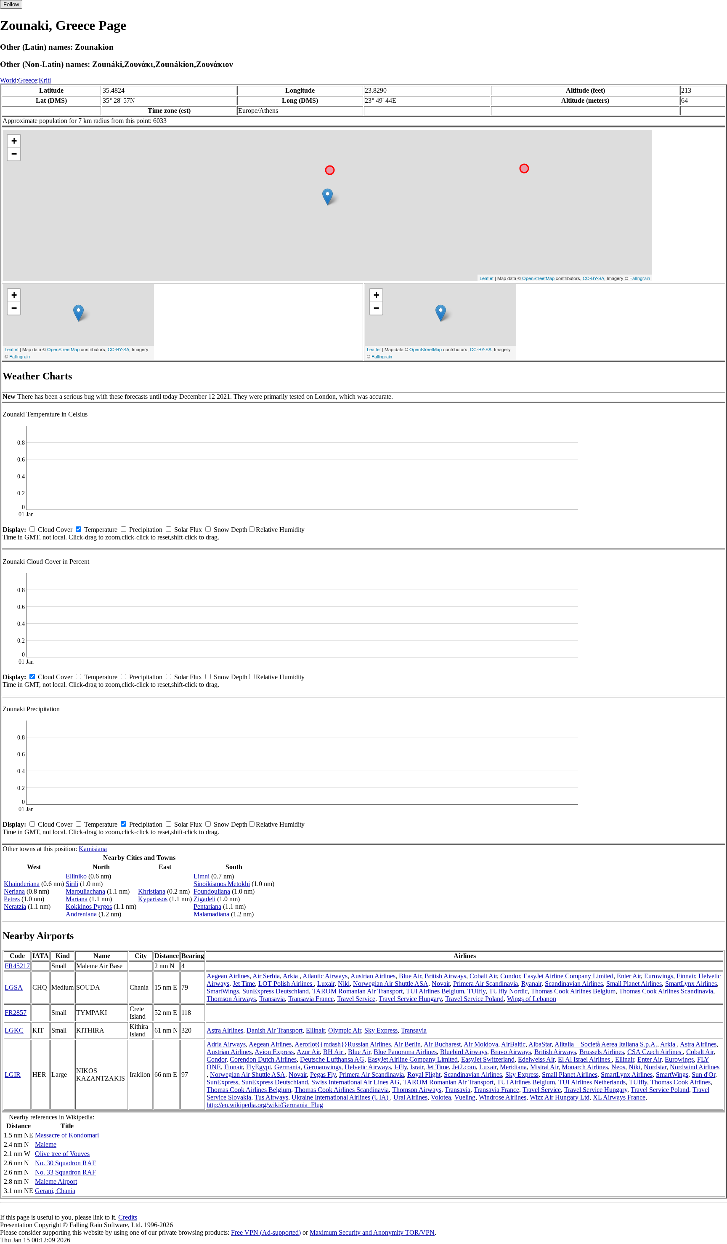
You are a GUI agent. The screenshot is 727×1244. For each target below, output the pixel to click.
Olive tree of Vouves (62, 1153)
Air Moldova (481, 1044)
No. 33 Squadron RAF (65, 1172)
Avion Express (274, 1051)
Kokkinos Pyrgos (89, 906)
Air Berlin (407, 1044)
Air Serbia (266, 976)
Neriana (14, 891)
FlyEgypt (258, 1066)
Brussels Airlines (601, 1051)
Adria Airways (226, 1044)
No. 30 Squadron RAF (65, 1163)
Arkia (291, 976)
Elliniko (76, 876)
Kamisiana (93, 848)
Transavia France (311, 998)
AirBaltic (513, 1044)
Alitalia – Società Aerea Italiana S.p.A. (606, 1044)
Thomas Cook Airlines (680, 1082)
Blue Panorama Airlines (405, 1051)
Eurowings (658, 976)
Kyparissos (152, 898)
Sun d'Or (703, 1074)
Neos (618, 1066)
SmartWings (223, 991)
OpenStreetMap (538, 278)
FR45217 (17, 965)
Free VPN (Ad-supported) (266, 1232)
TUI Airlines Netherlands (592, 1082)
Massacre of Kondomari (67, 1135)
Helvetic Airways (368, 1066)
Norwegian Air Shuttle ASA (390, 983)
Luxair (325, 983)
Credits (127, 1217)
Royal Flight (423, 1074)
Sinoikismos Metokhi (222, 883)
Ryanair (531, 983)
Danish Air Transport (274, 1030)
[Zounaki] (327, 197)
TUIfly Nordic (508, 991)
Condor (510, 976)
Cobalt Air (483, 976)
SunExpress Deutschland (275, 991)
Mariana (77, 898)
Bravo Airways (511, 1051)
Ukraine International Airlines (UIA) (341, 1097)
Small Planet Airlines (634, 983)
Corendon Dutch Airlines (263, 1059)
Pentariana (207, 906)
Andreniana (81, 914)
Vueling (464, 1097)
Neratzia (15, 906)
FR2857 (16, 1012)
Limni (202, 876)
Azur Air (308, 1051)
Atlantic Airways (325, 976)
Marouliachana (85, 891)
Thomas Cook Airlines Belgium (573, 991)
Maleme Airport (56, 1181)
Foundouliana (212, 891)
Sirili (72, 883)
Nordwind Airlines (694, 1066)
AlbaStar (540, 1044)
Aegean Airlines (228, 976)
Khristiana (151, 891)
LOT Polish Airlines (286, 983)
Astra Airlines (225, 1030)
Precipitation (145, 529)
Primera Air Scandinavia (485, 983)
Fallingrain (639, 278)
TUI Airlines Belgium (435, 991)
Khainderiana (22, 883)
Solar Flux (188, 529)
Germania (287, 1066)
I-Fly (400, 1066)
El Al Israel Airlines (585, 1059)
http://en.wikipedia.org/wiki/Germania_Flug (265, 1104)
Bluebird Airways (463, 1051)
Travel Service (356, 998)
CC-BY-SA (593, 278)
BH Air (334, 1051)
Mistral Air (544, 1066)
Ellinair (315, 1030)
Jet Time (244, 983)
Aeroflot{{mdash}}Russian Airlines (343, 1044)
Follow (11, 4)
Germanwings (322, 1066)
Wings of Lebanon (531, 998)
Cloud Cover (55, 529)
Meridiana (513, 1066)
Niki (344, 983)
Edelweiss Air (536, 1059)
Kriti (45, 80)
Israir (416, 1066)
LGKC (14, 1030)
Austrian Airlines (372, 976)
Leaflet (487, 278)
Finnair (686, 976)
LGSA (14, 987)
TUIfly (476, 991)
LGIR (13, 1074)
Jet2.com (464, 1066)
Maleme (45, 1144)
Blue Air (410, 976)
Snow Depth (230, 529)
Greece (27, 80)
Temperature (100, 529)
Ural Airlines (410, 1097)
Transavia (272, 998)
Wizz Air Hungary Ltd (559, 1097)
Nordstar (655, 1066)
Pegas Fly (323, 1074)
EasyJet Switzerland (488, 1059)
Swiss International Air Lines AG (355, 1082)
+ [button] (14, 141)
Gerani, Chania (55, 1190)
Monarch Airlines (585, 1066)
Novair (441, 983)
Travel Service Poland (474, 998)
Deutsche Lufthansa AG (332, 1059)
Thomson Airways (231, 998)
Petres (12, 898)
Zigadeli (204, 898)
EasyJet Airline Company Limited (568, 976)
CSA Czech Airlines (655, 1051)
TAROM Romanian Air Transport (357, 991)
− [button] (14, 154)
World (8, 80)
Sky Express (381, 1030)
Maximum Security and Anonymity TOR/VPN (372, 1232)
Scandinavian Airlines (574, 983)
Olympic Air (344, 1030)
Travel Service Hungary (410, 998)
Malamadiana (211, 914)
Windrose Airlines (502, 1097)
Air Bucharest (442, 1044)
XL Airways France (619, 1097)
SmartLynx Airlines (691, 983)
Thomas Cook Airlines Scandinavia (666, 991)
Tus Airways (271, 1097)
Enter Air (629, 976)
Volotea (441, 1097)
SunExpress (222, 1082)
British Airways (445, 976)
